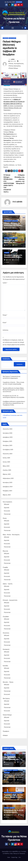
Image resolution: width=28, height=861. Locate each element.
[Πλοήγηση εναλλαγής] (13, 28)
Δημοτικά (6, 507)
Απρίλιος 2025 (7, 470)
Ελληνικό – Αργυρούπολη (10, 600)
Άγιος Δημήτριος (7, 501)
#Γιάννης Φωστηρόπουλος (16, 63)
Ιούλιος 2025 (6, 457)
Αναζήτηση (6, 359)
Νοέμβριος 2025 (7, 441)
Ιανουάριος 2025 (7, 482)
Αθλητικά (6, 504)
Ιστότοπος (5, 330)
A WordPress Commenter (10, 415)
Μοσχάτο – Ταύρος (8, 682)
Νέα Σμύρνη (6, 698)
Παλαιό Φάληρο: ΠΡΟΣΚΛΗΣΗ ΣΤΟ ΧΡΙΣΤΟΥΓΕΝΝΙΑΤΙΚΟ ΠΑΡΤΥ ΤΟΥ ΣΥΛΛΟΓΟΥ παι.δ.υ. (9, 183)
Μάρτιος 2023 (7, 495)
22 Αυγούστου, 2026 (10, 779)
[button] (22, 28)
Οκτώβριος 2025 (7, 445)
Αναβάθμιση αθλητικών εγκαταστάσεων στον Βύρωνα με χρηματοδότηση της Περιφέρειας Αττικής (14, 403)
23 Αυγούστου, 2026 (10, 762)
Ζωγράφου (6, 616)
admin (13, 59)
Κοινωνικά (5, 38)
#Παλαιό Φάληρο (13, 68)
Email (5, 322)
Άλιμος (5, 518)
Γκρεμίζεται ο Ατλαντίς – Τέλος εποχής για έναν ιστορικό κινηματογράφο (14, 777)
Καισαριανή (6, 649)
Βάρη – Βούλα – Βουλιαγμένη (11, 534)
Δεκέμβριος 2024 (7, 486)
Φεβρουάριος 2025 (8, 478)
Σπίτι (20, 857)
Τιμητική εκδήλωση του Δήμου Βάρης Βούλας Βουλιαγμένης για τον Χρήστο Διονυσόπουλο (13, 389)
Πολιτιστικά (14, 220)
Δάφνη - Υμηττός (8, 770)
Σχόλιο (5, 282)
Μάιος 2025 (6, 466)
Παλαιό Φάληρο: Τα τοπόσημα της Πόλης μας (12, 225)
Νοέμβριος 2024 (7, 490)
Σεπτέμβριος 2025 (8, 449)
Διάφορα (5, 735)
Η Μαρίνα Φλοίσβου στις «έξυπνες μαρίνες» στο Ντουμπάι (19, 179)
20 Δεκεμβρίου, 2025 (11, 815)
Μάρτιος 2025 (7, 474)
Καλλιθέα (5, 665)
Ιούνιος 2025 (6, 462)
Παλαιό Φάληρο (12, 38)
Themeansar (22, 853)
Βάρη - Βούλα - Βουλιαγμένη (10, 792)
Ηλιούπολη (6, 633)
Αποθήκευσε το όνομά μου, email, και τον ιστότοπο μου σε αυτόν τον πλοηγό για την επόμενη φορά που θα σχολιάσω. (14, 342)
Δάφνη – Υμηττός (7, 583)
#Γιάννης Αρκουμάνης (15, 66)
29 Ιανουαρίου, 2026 (11, 799)
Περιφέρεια (6, 731)
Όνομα (5, 315)
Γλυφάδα (5, 567)
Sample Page (14, 857)
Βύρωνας (5, 551)
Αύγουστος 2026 (7, 429)
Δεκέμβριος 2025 (7, 437)
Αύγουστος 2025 (7, 453)
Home (8, 857)
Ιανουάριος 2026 (7, 433)
